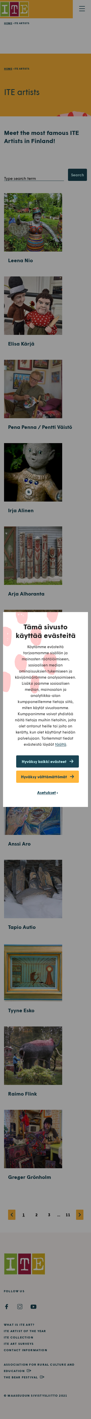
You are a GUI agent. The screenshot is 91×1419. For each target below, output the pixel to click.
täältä (60, 744)
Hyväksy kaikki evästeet (44, 761)
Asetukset (46, 792)
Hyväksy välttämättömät (44, 776)
